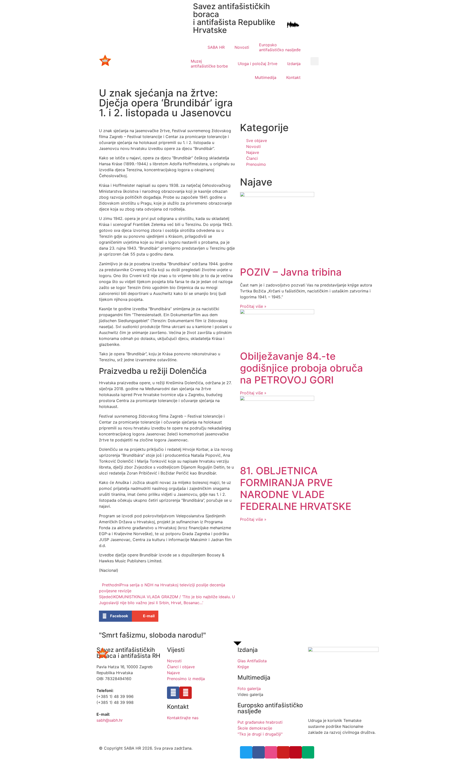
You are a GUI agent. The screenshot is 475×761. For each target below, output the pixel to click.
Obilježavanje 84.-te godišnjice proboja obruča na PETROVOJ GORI (301, 368)
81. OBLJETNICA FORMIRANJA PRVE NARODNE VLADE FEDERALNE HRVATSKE (295, 488)
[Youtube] (185, 693)
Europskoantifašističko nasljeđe (280, 47)
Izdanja (294, 63)
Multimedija (265, 77)
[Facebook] (173, 693)
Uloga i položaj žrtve (257, 63)
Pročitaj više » (253, 306)
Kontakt (293, 77)
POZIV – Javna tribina (291, 272)
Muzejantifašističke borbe (209, 64)
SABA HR (216, 47)
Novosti (242, 47)
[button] (314, 61)
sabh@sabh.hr (109, 720)
